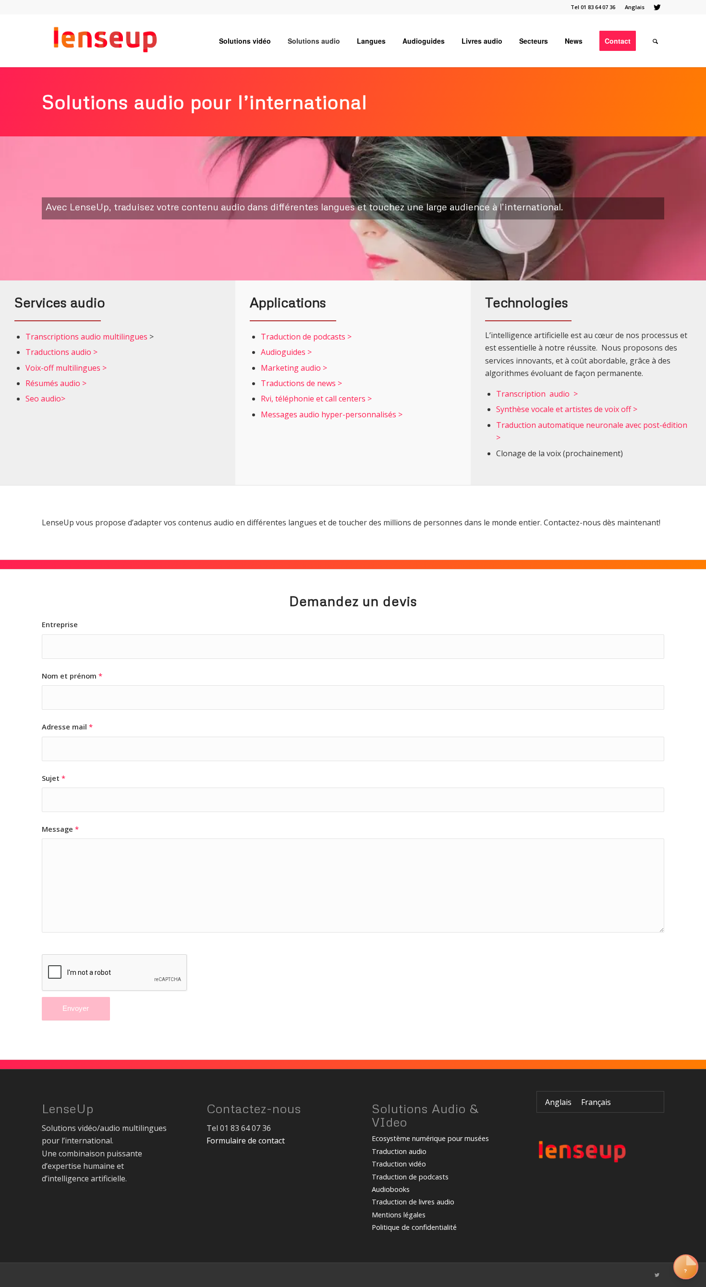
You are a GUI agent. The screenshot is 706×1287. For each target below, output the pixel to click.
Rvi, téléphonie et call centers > (316, 398)
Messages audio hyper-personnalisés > (331, 414)
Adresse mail (67, 726)
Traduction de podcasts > (306, 336)
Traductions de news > (301, 383)
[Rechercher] (655, 40)
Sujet (53, 778)
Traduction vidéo (399, 1163)
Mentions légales (399, 1214)
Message (60, 829)
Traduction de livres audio (413, 1201)
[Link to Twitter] (657, 7)
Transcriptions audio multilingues (86, 336)
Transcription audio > (537, 394)
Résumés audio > (55, 383)
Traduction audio (399, 1151)
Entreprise (60, 624)
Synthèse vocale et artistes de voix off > (567, 409)
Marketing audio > (294, 368)
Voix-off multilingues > (66, 368)
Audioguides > (286, 352)
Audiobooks (391, 1189)
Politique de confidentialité (414, 1227)
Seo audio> (45, 398)
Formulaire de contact (246, 1140)
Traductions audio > (61, 352)
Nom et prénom (72, 675)
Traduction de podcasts (410, 1176)
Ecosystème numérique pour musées (430, 1138)
